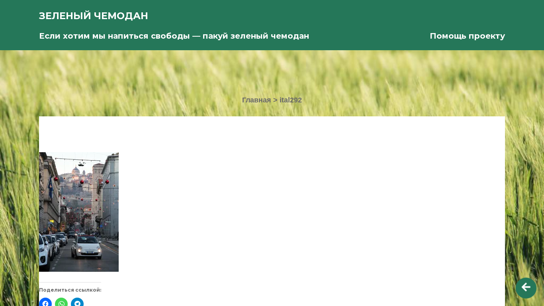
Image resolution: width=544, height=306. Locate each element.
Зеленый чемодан (93, 16)
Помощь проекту (467, 36)
